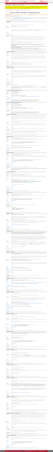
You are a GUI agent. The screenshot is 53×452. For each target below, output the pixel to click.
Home (6, 3)
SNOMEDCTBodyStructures (21, 324)
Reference (35, 96)
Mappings (17, 10)
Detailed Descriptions (12, 10)
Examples (25, 3)
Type (7, 96)
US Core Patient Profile (33, 282)
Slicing (7, 168)
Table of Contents (10, 451)
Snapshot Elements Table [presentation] (26, 18)
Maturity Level (32, 14)
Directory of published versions (34, 8)
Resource (24, 246)
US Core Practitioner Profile (17, 282)
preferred (12, 160)
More (33, 3)
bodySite (15, 322)
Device (25, 224)
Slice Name (7, 91)
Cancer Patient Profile (17, 224)
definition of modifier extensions (30, 132)
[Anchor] (40, 12)
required (12, 142)
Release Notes (30, 3)
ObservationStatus (22, 141)
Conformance (16, 3)
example (12, 325)
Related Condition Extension (17, 96)
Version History (18, 451)
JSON (27, 10)
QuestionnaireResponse (23, 385)
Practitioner (23, 283)
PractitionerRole (38, 282)
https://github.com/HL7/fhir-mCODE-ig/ (15, 8)
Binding (7, 141)
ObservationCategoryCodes (24, 159)
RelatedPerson (36, 283)
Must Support (8, 98)
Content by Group (10, 3)
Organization (26, 283)
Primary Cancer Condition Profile (18, 246)
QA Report (14, 451)
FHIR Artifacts (21, 3)
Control (7, 32)
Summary (7, 34)
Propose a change (28, 451)
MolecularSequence (26, 392)
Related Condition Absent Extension (18, 108)
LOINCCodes (28, 198)
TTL (29, 10)
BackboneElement (13, 406)
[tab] (9, 18)
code (11, 144)
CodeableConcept (31, 96)
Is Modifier (7, 33)
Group (23, 224)
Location (27, 224)
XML (24, 10)
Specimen (15, 359)
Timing (29, 263)
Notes (40, 384)
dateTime (12, 272)
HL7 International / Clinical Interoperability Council (16, 450)
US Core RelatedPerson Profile (17, 283)
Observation (15, 392)
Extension (12, 96)
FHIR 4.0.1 (36, 450)
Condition (38, 96)
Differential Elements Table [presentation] (17, 18)
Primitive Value (8, 147)
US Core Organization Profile (25, 282)
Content (7, 10)
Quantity (12, 308)
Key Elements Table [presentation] (9, 18)
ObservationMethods (20, 340)
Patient (21, 224)
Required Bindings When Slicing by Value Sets (28, 182)
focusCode (37, 244)
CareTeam (30, 283)
